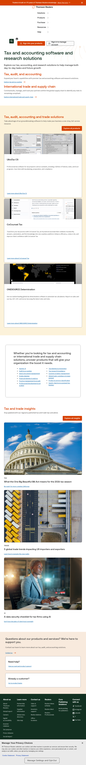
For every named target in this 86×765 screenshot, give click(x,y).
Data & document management (29, 374)
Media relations (36, 715)
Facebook (78, 706)
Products (41, 18)
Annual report (7, 711)
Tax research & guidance (57, 371)
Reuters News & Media (49, 705)
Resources (41, 27)
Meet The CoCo (63, 3)
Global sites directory (21, 716)
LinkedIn (77, 713)
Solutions (41, 13)
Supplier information (21, 710)
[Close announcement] (82, 2)
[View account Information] (17, 39)
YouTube (78, 720)
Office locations (34, 719)
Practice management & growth (29, 381)
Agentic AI (22, 369)
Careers (6, 715)
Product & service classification (59, 381)
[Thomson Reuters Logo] (43, 7)
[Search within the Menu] (11, 41)
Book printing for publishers (63, 709)
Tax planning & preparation (58, 369)
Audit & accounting (25, 371)
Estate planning (24, 376)
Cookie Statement (8, 755)
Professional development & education (30, 384)
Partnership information (21, 705)
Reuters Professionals (49, 714)
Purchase (41, 22)
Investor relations (6, 725)
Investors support (34, 710)
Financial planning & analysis (28, 378)
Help (39, 32)
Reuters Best (49, 709)
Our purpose (7, 730)
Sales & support (33, 705)
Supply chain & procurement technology (59, 384)
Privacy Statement (22, 755)
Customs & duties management (59, 374)
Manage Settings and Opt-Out (42, 760)
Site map (20, 720)
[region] (43, 752)
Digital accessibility (7, 719)
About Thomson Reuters (6, 706)
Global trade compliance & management (59, 377)
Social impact (7, 737)
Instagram (78, 710)
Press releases (8, 733)
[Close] (82, 743)
